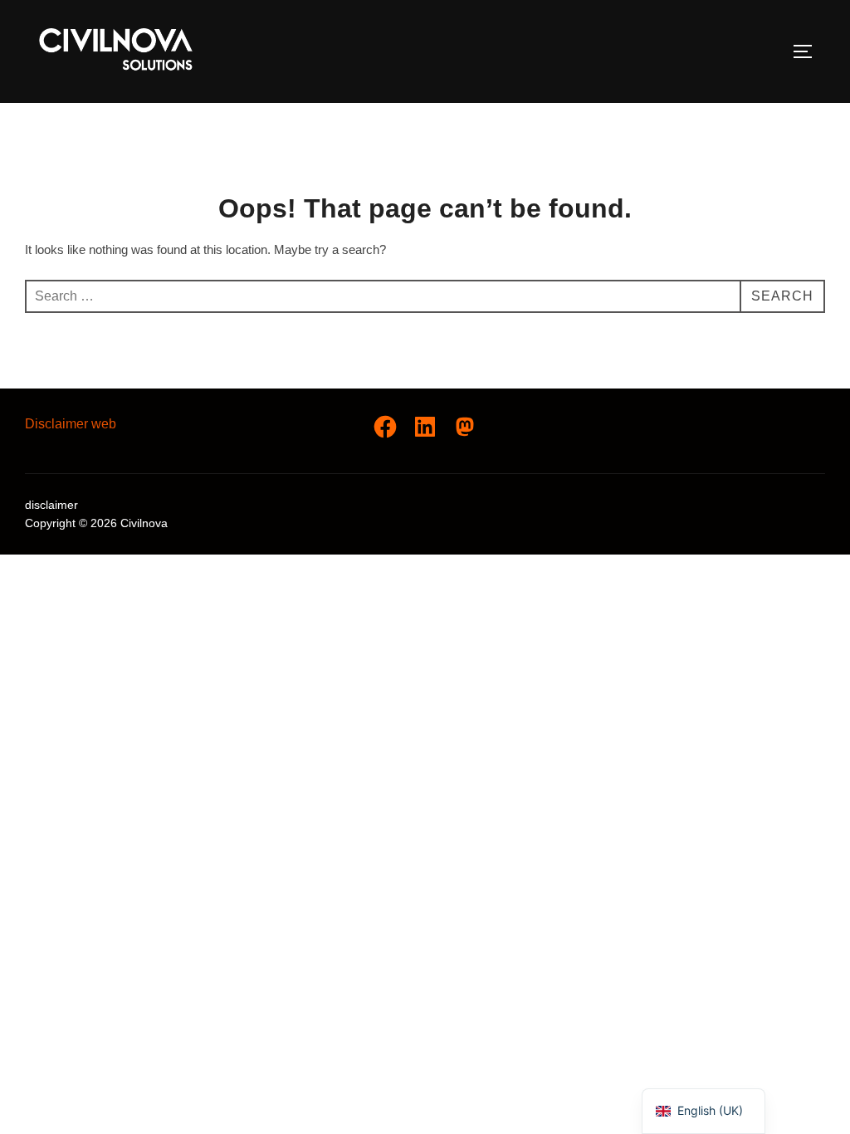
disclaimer (51, 504)
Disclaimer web (70, 424)
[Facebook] (385, 426)
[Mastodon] (465, 426)
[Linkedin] (425, 426)
